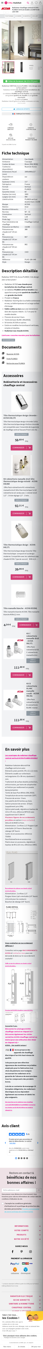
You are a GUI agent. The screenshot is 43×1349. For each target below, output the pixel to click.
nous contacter (28, 820)
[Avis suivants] (37, 1143)
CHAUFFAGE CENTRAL (21, 1307)
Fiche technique (9, 16)
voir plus (12, 1143)
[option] (8, 67)
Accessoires (18, 16)
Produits (21, 1234)
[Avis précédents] (5, 1143)
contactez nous (19, 953)
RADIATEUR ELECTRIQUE (21, 1296)
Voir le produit (21, 434)
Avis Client (35, 16)
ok (39, 1190)
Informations (21, 1226)
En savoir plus (27, 16)
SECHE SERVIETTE (21, 1300)
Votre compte (21, 1230)
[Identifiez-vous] (32, 2)
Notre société (21, 1239)
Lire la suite (21, 103)
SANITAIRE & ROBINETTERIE (21, 1303)
